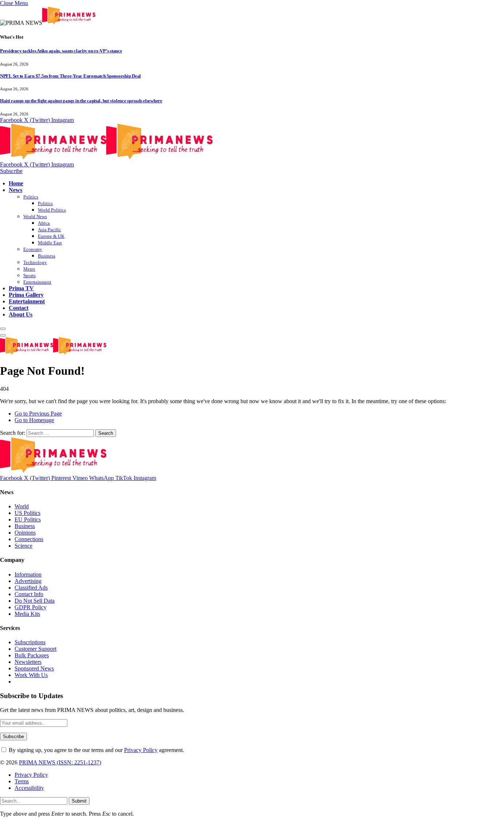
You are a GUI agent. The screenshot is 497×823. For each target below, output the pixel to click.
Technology (35, 262)
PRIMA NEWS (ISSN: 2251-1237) (60, 762)
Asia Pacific (49, 229)
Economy (32, 249)
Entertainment (37, 282)
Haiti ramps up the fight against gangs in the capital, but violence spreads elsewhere (81, 100)
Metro (29, 269)
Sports (29, 275)
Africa (44, 223)
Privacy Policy (141, 750)
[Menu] (3, 329)
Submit (79, 801)
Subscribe (11, 171)
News (15, 190)
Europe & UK (51, 236)
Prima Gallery (26, 295)
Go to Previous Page (38, 413)
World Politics (52, 210)
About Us (20, 314)
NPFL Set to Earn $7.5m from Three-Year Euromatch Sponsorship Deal (70, 76)
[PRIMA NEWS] (106, 158)
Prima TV (21, 288)
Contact (18, 308)
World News (35, 216)
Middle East (50, 242)
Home (16, 183)
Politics (30, 197)
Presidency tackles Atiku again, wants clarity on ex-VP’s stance (61, 51)
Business (46, 256)
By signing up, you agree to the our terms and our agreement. (95, 750)
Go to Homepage (34, 420)
